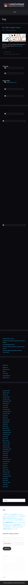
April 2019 (5, 438)
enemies (16, 516)
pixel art (9, 522)
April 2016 (5, 480)
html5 (9, 519)
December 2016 (7, 476)
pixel (4, 522)
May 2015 (5, 486)
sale (19, 522)
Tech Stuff (5, 373)
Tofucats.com (17, 46)
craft (10, 54)
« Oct (4, 577)
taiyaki (13, 54)
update (5, 529)
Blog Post (5, 365)
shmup (5, 525)
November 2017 (7, 459)
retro (17, 522)
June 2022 (5, 405)
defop (12, 516)
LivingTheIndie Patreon (8, 344)
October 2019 (6, 434)
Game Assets (6, 369)
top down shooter (19, 526)
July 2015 (5, 484)
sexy (23, 522)
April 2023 (5, 395)
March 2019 (6, 440)
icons (12, 519)
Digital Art (5, 367)
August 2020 (6, 422)
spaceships (7, 526)
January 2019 (6, 445)
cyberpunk (9, 516)
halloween (5, 519)
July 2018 (5, 453)
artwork (20, 514)
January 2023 (6, 397)
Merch (4, 371)
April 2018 (5, 457)
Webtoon (4, 47)
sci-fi (21, 522)
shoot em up (10, 525)
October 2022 (6, 399)
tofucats (18, 54)
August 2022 (6, 403)
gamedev (18, 518)
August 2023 (6, 392)
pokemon (14, 522)
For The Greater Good (11, 27)
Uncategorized (7, 52)
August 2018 (6, 451)
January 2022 (6, 409)
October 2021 (6, 413)
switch (14, 526)
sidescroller (17, 525)
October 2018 (6, 447)
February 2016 (6, 482)
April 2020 (5, 426)
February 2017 (6, 472)
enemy (19, 516)
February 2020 (6, 430)
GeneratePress (21, 582)
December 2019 (7, 432)
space (22, 525)
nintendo (20, 520)
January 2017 (6, 474)
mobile (16, 519)
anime (18, 514)
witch (16, 528)
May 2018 (5, 455)
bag (7, 54)
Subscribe (7, 548)
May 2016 (5, 478)
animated (10, 514)
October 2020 (6, 420)
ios (14, 519)
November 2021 (7, 411)
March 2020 (6, 428)
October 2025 (6, 390)
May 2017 (5, 465)
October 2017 (6, 461)
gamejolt (21, 518)
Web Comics (6, 377)
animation (14, 514)
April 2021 (5, 417)
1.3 (3, 514)
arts (5, 54)
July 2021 (5, 415)
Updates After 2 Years (8, 338)
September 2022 (7, 401)
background (5, 516)
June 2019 (5, 436)
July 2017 (5, 463)
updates (9, 529)
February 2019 (6, 442)
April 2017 (5, 467)
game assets (13, 518)
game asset (6, 518)
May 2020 (5, 424)
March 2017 (6, 470)
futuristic (23, 516)
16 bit (7, 514)
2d (5, 514)
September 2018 (7, 449)
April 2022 (5, 407)
